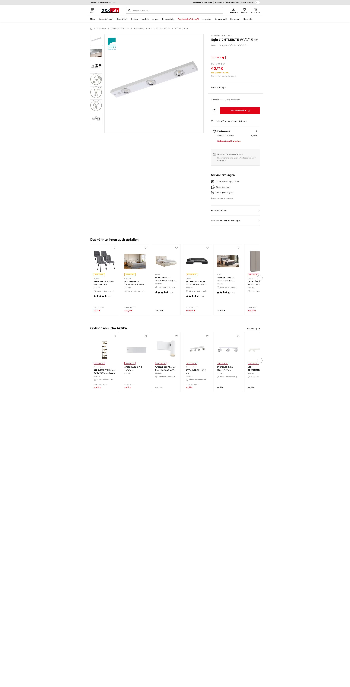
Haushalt (145, 19)
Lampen (155, 19)
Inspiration (207, 19)
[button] (96, 40)
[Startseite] (91, 29)
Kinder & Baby (168, 19)
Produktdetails (219, 210)
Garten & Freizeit (106, 19)
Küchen (134, 19)
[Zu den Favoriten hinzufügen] (214, 110)
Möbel (93, 19)
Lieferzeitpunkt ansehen (228, 141)
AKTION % (216, 57)
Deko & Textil (122, 19)
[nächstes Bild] (259, 278)
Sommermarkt (221, 19)
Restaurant (235, 19)
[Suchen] (129, 10)
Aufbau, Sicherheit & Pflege (225, 220)
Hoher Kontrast (247, 2)
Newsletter (248, 19)
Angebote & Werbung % (188, 19)
